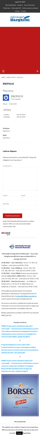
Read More (27, 433)
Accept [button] (19, 433)
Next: (6, 136)
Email (23, 195)
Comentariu (7, 166)
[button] (3, 71)
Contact (23, 11)
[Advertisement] (20, 47)
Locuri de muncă (29, 5)
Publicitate (6, 8)
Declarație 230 (16, 8)
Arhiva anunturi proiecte (30, 8)
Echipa (17, 11)
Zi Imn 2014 (13, 104)
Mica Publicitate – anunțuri (14, 5)
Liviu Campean (16, 99)
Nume (5, 195)
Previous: (6, 129)
